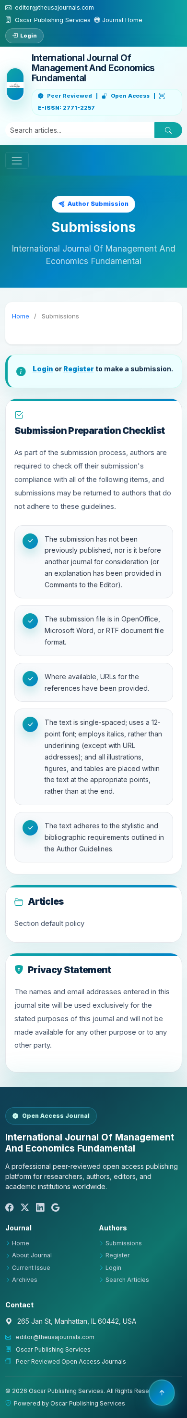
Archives (24, 1279)
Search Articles (127, 1279)
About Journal (32, 1255)
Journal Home (121, 20)
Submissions (123, 1243)
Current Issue (31, 1267)
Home (20, 316)
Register (78, 369)
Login (28, 35)
